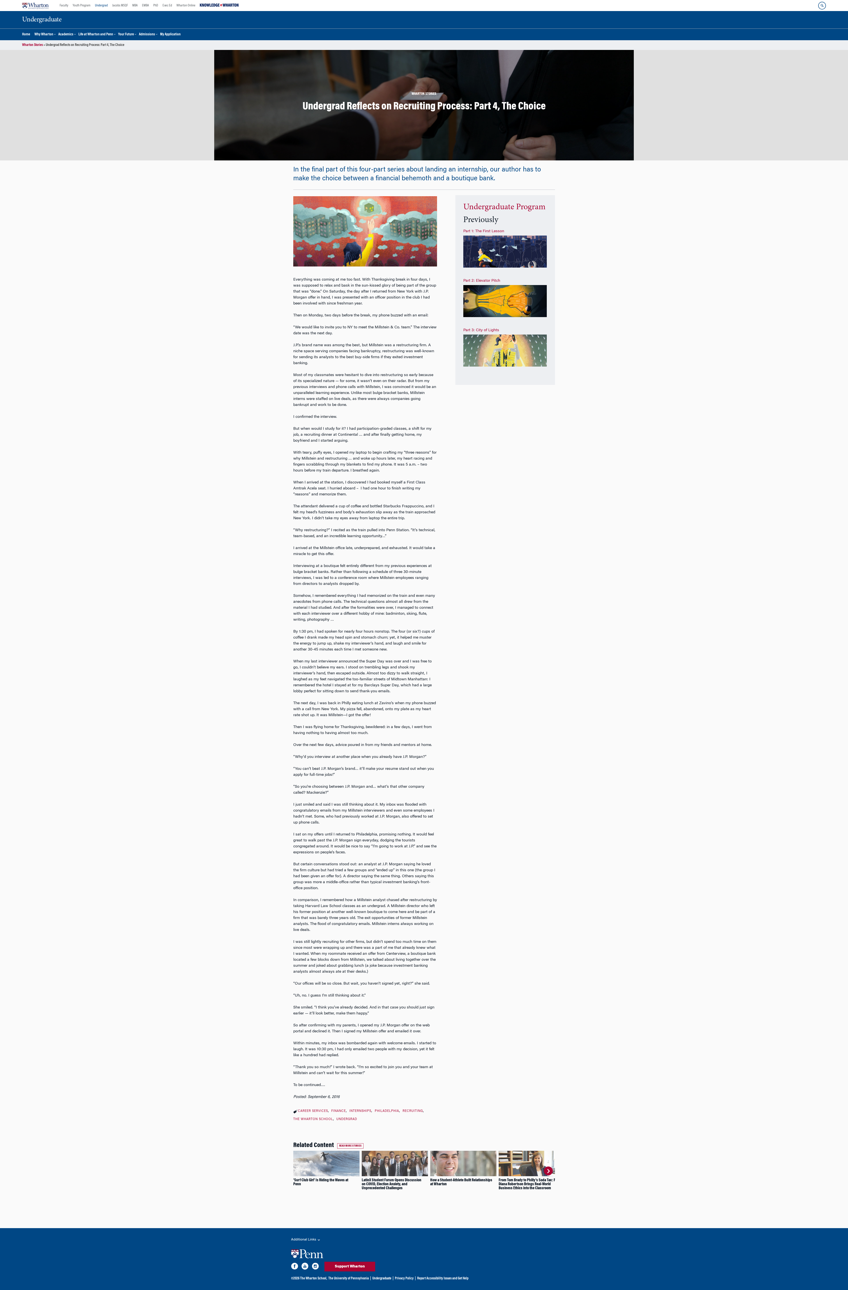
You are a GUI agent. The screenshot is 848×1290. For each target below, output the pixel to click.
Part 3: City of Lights (481, 330)
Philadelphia (387, 1111)
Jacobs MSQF (120, 5)
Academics (65, 34)
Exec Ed (167, 5)
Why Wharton (43, 34)
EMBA (145, 5)
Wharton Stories (32, 45)
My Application (170, 34)
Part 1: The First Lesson (483, 231)
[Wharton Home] (35, 5)
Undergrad (101, 5)
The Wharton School (313, 1119)
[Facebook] (294, 1267)
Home (26, 34)
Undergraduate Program (504, 207)
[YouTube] (305, 1267)
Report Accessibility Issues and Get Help (442, 1278)
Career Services (313, 1111)
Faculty (64, 5)
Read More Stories (350, 1146)
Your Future (126, 34)
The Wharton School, (313, 1278)
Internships (360, 1111)
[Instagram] (315, 1267)
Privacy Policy (404, 1278)
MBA (135, 5)
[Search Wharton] (822, 6)
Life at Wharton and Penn (95, 34)
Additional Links (304, 1239)
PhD (155, 5)
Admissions (147, 34)
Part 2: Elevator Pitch (481, 281)
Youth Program (82, 5)
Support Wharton (350, 1266)
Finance (338, 1111)
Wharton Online (185, 5)
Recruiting (413, 1111)
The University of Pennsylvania (348, 1278)
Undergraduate (381, 1278)
